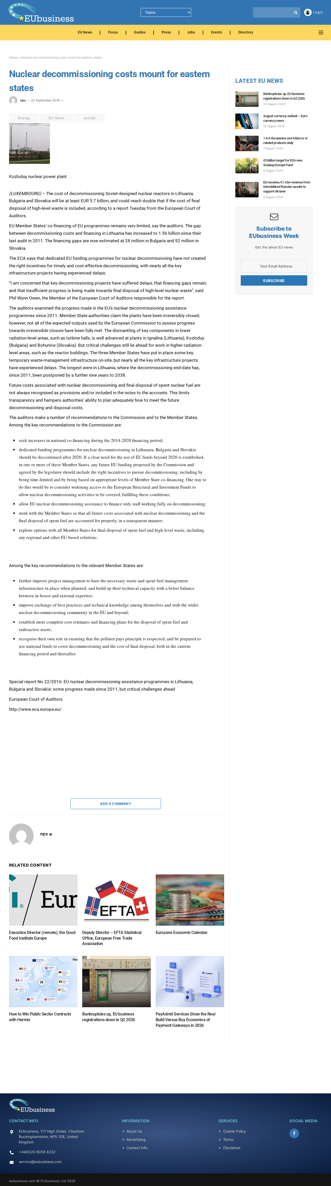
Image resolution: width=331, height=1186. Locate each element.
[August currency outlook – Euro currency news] (249, 121)
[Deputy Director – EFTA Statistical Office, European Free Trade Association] (116, 900)
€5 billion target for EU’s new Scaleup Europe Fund (282, 162)
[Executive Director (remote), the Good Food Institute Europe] (43, 900)
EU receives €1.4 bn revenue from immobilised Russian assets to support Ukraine (286, 186)
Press (166, 33)
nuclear (89, 118)
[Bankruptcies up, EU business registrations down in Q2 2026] (116, 981)
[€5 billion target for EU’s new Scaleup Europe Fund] (249, 165)
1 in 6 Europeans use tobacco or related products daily (285, 140)
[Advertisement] (48, 745)
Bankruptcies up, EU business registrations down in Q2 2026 (108, 1017)
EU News (85, 33)
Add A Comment (115, 804)
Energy (24, 118)
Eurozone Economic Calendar (182, 932)
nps (23, 100)
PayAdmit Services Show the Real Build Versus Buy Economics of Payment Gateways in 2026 (185, 1020)
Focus (113, 33)
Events (216, 33)
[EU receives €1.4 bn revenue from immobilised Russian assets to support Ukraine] (249, 189)
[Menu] (321, 32)
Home (13, 57)
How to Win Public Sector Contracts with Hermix (40, 1017)
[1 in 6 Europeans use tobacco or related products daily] (249, 143)
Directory (245, 33)
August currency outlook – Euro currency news (285, 118)
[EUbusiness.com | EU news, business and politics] (41, 12)
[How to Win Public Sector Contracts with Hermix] (43, 981)
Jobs (191, 33)
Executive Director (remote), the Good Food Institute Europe (42, 935)
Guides (140, 33)
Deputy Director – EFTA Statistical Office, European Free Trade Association (111, 938)
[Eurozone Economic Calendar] (190, 900)
